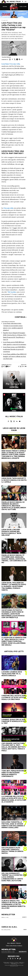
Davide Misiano (6, 57)
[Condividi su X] (15, 59)
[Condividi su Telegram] (17, 59)
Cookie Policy (13, 963)
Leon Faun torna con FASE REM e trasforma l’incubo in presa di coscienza (14, 349)
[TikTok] (20, 958)
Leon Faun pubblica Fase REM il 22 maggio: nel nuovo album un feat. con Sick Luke (14, 356)
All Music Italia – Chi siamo (8, 962)
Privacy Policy (6, 963)
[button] (19, 59)
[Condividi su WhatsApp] (10, 59)
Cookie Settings (14, 963)
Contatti (16, 962)
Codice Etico (21, 962)
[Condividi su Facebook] (12, 59)
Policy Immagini (20, 963)
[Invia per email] (22, 59)
